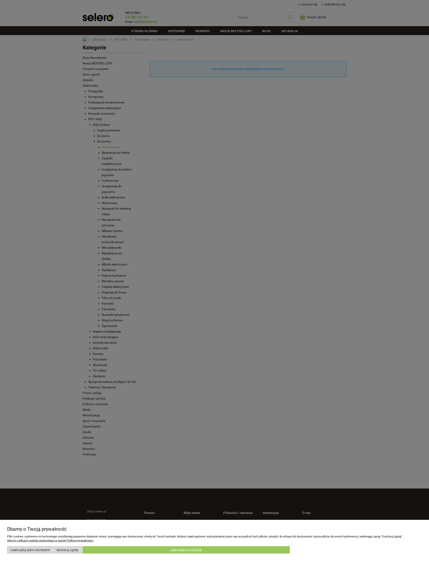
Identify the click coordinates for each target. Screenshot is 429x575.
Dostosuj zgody (68, 550)
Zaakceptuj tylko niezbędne (30, 550)
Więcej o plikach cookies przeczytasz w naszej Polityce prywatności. (50, 540)
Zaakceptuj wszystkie (186, 550)
